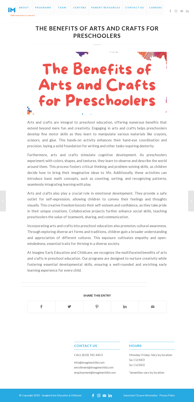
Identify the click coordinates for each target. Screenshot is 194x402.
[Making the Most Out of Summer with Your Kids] (191, 201)
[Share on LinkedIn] (125, 307)
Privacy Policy (167, 395)
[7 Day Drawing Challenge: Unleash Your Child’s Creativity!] (3, 201)
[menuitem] (23, 7)
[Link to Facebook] (170, 11)
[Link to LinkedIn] (187, 11)
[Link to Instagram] (176, 11)
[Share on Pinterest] (97, 307)
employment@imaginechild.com (95, 372)
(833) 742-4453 (92, 355)
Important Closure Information (141, 395)
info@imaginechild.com (89, 362)
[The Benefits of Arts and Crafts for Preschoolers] (97, 83)
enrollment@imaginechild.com (93, 367)
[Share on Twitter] (69, 307)
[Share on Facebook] (41, 307)
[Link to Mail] (182, 11)
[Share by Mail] (153, 307)
